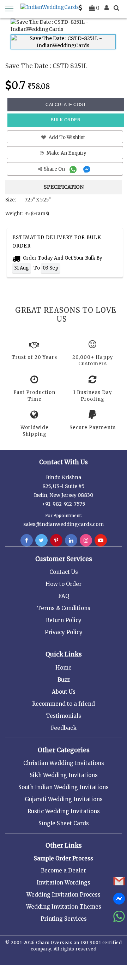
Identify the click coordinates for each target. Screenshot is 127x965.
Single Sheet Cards (63, 823)
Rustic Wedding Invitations (64, 811)
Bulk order (65, 119)
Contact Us (63, 572)
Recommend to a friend (63, 703)
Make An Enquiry (66, 153)
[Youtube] (101, 540)
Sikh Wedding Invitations (64, 775)
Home (63, 667)
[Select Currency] (80, 8)
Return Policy (63, 620)
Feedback (64, 728)
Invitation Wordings (63, 882)
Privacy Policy (64, 632)
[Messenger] (87, 169)
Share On (55, 169)
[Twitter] (41, 540)
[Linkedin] (71, 540)
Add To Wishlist (66, 137)
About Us (63, 691)
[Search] (116, 8)
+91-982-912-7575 (63, 504)
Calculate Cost (66, 104)
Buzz (64, 679)
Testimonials (63, 715)
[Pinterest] (56, 540)
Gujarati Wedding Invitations (64, 799)
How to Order (63, 584)
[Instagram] (86, 540)
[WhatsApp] (73, 169)
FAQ (63, 596)
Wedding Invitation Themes (63, 906)
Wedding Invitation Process (63, 894)
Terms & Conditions (63, 608)
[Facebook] (27, 540)
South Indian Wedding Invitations (63, 787)
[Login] (106, 8)
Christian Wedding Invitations (63, 763)
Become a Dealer (63, 870)
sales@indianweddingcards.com (63, 524)
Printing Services (64, 918)
